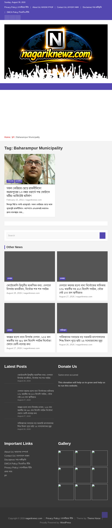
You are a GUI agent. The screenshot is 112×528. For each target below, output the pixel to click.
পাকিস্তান (63, 330)
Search (102, 235)
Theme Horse (93, 518)
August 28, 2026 (14, 293)
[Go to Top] (105, 515)
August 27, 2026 (66, 296)
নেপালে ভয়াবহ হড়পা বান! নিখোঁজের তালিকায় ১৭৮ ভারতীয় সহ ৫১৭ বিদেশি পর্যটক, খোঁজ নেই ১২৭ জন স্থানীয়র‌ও (82, 289)
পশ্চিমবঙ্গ (10, 181)
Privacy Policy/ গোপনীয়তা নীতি (16, 7)
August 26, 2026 (66, 344)
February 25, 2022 (15, 200)
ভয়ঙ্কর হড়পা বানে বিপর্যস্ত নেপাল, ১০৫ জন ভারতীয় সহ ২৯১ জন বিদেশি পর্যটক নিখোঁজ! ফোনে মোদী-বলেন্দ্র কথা (29, 341)
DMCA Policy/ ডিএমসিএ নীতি (18, 12)
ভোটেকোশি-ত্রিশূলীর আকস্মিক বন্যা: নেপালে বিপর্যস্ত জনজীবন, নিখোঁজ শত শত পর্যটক (29, 287)
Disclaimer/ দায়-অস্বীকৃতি (92, 7)
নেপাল (9, 278)
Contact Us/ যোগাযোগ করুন (68, 7)
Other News (14, 247)
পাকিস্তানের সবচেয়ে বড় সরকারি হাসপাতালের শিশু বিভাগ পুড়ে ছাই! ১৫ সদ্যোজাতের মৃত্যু (82, 339)
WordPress (65, 522)
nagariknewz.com (34, 200)
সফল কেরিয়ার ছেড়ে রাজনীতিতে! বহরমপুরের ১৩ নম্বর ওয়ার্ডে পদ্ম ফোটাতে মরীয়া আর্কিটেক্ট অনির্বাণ (28, 192)
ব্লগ (5, 475)
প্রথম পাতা (8, 471)
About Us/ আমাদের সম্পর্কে (43, 7)
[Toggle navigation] (8, 86)
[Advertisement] (56, 114)
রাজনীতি (18, 181)
